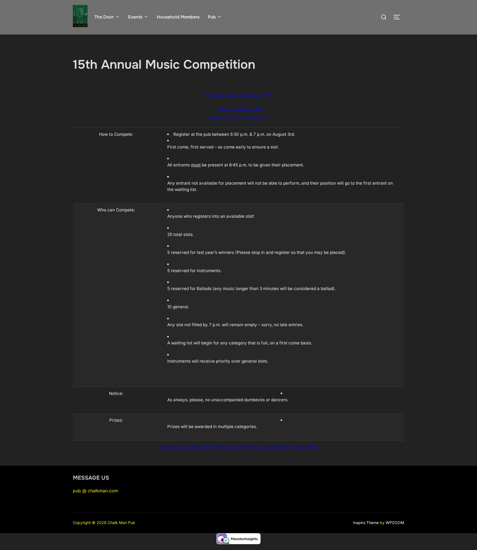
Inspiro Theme (366, 522)
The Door (104, 17)
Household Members (178, 17)
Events (135, 17)
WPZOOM (395, 522)
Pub (212, 17)
